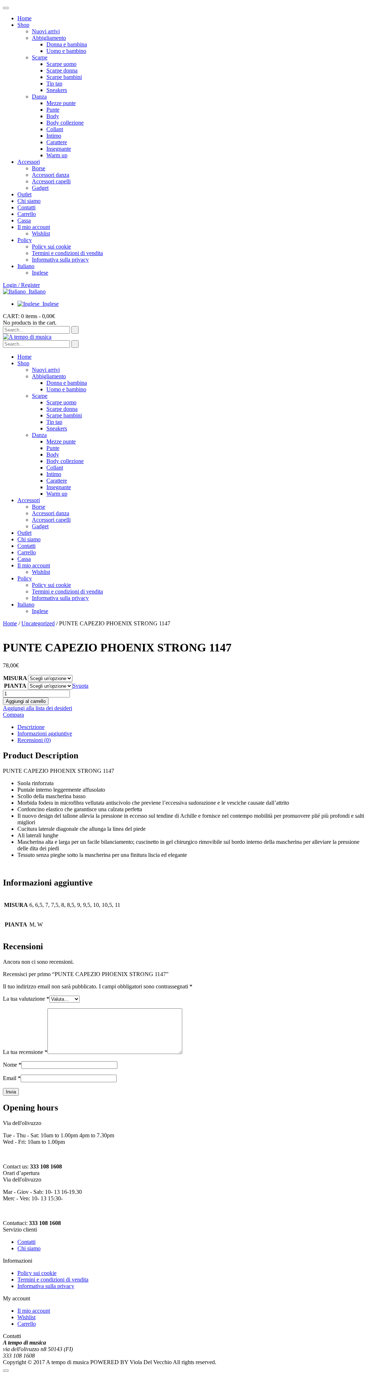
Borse (38, 168)
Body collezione (65, 123)
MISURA (15, 678)
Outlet (24, 194)
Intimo (53, 136)
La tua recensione (25, 1052)
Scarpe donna (62, 70)
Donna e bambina (66, 44)
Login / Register (21, 285)
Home (24, 18)
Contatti (26, 207)
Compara (13, 715)
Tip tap (54, 83)
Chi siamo (29, 201)
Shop (23, 25)
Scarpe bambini (64, 77)
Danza (39, 96)
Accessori (28, 162)
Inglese (50, 304)
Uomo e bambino (66, 51)
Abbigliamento (49, 38)
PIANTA (15, 686)
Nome (12, 1065)
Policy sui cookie (51, 246)
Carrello (26, 214)
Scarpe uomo (61, 64)
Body (52, 116)
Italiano (37, 291)
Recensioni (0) (34, 740)
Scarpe (39, 57)
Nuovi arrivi (46, 31)
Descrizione (31, 727)
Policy (24, 240)
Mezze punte (61, 103)
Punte (52, 110)
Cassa (24, 220)
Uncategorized (38, 623)
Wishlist (41, 233)
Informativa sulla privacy (60, 260)
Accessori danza (50, 175)
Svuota (80, 686)
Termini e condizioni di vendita (67, 253)
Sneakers (56, 90)
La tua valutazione (26, 999)
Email (12, 1078)
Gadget (40, 188)
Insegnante (58, 149)
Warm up (56, 155)
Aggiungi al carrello (26, 701)
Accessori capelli (51, 181)
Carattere (56, 142)
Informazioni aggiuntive (44, 733)
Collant (54, 129)
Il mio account (33, 227)
